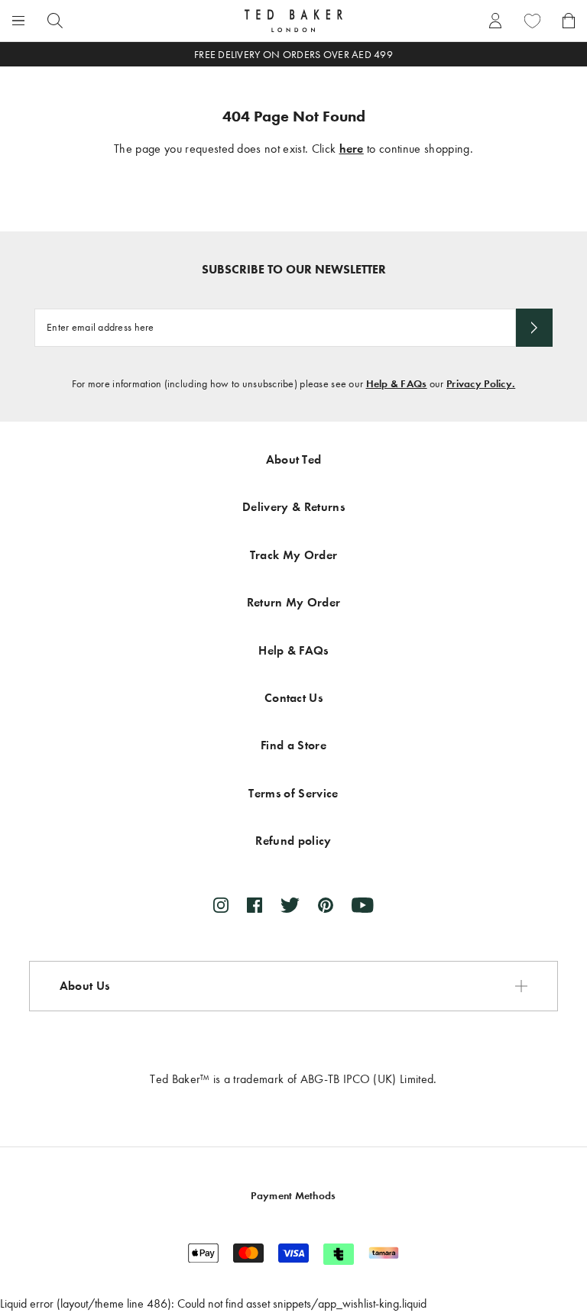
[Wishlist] (532, 20)
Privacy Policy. (480, 383)
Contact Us (293, 697)
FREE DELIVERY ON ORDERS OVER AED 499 (293, 54)
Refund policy (293, 840)
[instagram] (221, 905)
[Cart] (568, 20)
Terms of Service (293, 793)
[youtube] (363, 905)
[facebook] (254, 905)
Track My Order (293, 555)
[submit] (534, 328)
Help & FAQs (396, 383)
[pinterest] (325, 905)
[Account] (495, 20)
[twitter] (290, 905)
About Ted (294, 459)
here (351, 148)
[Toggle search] (55, 20)
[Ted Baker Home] (293, 20)
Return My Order (294, 602)
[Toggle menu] (18, 20)
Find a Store (293, 745)
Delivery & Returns (293, 507)
